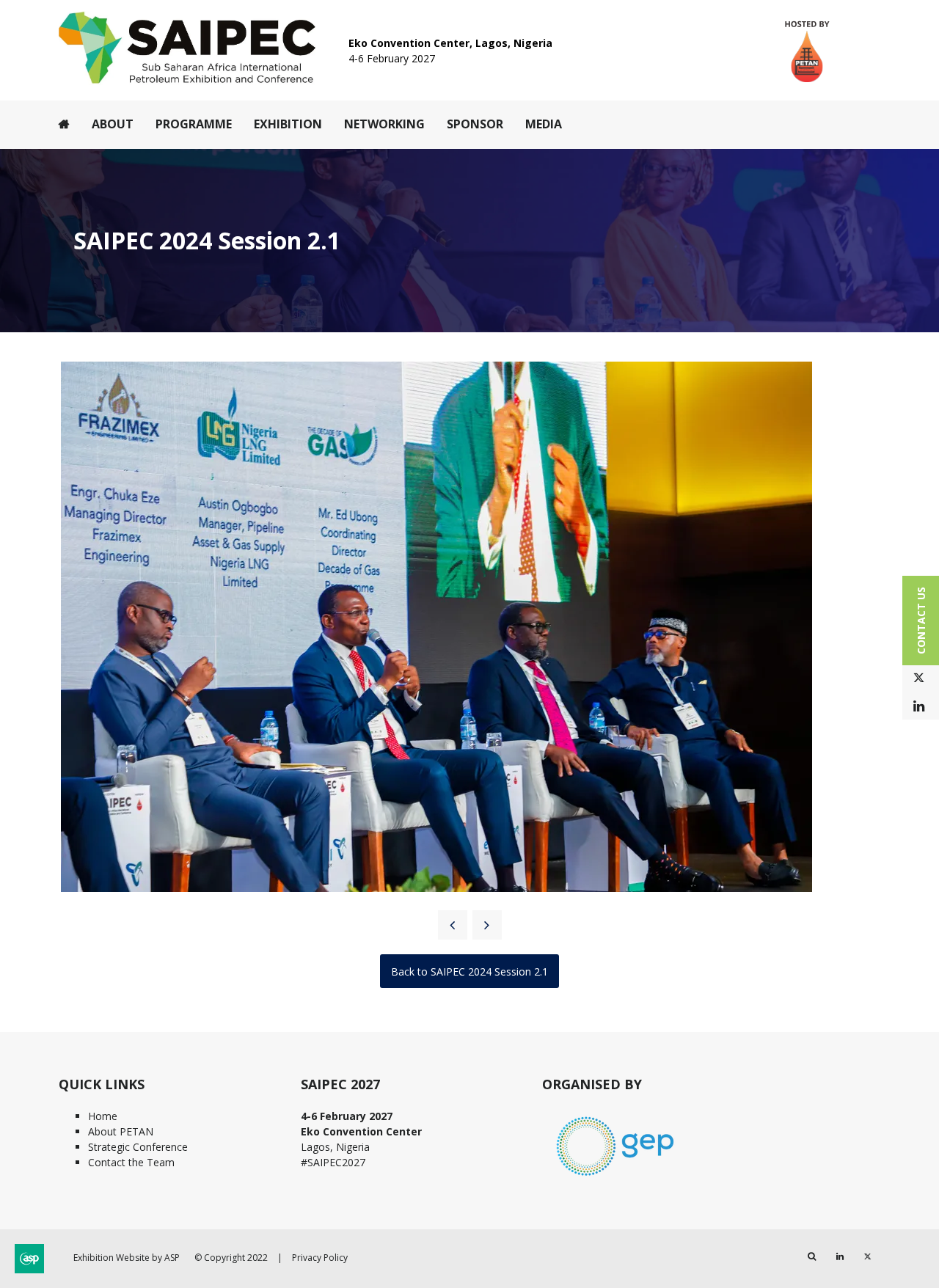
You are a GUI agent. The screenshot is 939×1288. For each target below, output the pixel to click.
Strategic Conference (138, 1147)
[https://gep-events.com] (615, 1178)
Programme (194, 124)
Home (64, 124)
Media (543, 124)
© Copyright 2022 (231, 1257)
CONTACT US (921, 620)
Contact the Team (131, 1162)
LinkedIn (919, 707)
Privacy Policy (320, 1257)
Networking (384, 124)
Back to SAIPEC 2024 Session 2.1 (469, 971)
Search (812, 1257)
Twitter (919, 678)
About (113, 124)
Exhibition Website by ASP (126, 1257)
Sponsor (475, 124)
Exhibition (288, 124)
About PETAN (120, 1131)
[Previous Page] (452, 925)
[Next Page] (487, 925)
